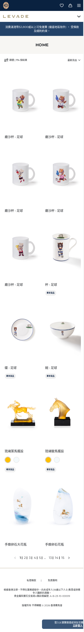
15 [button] (62, 558)
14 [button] (56, 558)
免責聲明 (52, 580)
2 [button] (25, 558)
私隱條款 (31, 580)
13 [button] (50, 558)
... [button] (45, 558)
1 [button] (20, 558)
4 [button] (35, 558)
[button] (15, 557)
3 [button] (30, 558)
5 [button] (40, 558)
